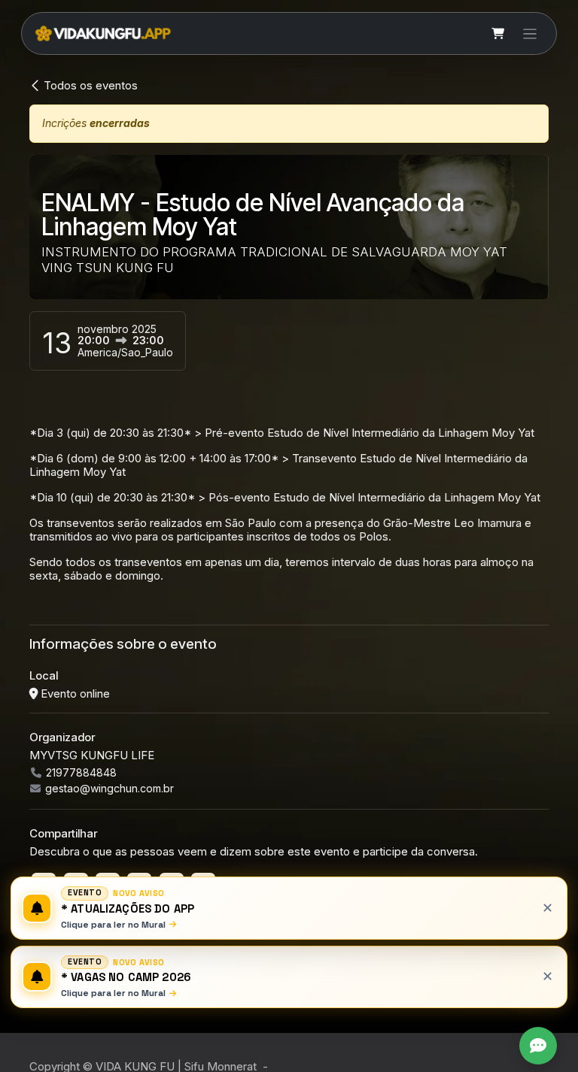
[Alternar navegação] (530, 33)
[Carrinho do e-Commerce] (498, 34)
